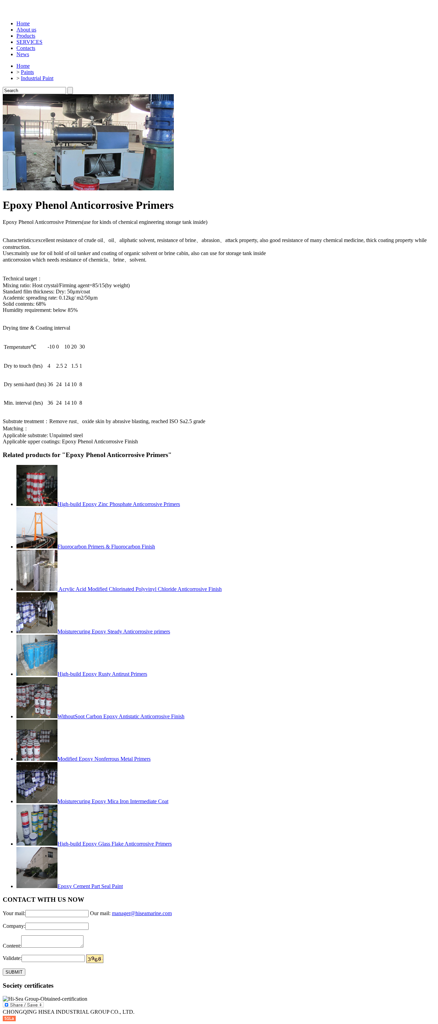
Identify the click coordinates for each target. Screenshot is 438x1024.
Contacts (25, 48)
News (22, 54)
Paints (27, 72)
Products (25, 36)
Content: (12, 946)
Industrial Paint (37, 78)
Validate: (12, 958)
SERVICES (29, 42)
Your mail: (14, 913)
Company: (14, 926)
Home (23, 23)
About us (26, 30)
